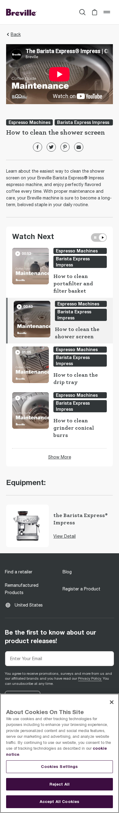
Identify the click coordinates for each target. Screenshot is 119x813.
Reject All (59, 784)
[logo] (21, 12)
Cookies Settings (59, 766)
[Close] (111, 702)
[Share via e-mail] (78, 147)
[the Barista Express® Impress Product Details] (27, 526)
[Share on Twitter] (51, 147)
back (16, 34)
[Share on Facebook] (37, 147)
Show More (59, 457)
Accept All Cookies (59, 801)
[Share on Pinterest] (65, 147)
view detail (64, 536)
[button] (94, 12)
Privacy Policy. (90, 678)
